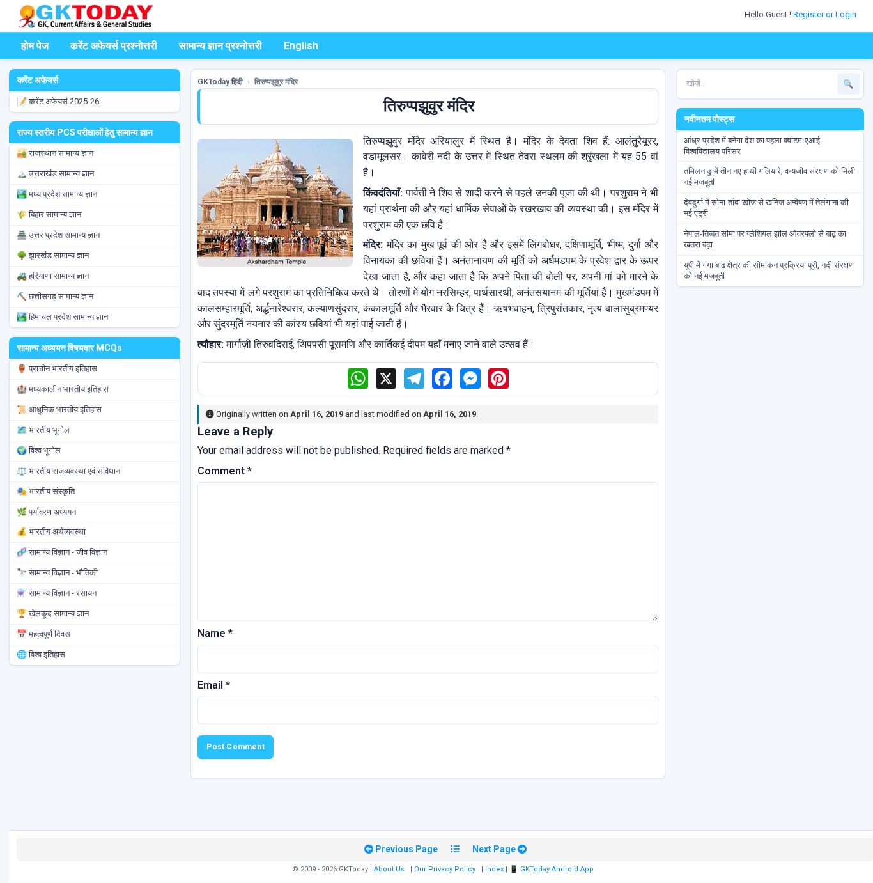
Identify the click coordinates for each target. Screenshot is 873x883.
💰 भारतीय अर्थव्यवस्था (51, 531)
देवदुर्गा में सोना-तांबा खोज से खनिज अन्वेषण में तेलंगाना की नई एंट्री (766, 208)
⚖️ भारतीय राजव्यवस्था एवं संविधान (68, 471)
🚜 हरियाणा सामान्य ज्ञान (53, 276)
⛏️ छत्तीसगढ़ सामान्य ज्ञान (55, 296)
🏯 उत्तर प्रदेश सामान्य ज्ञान (58, 235)
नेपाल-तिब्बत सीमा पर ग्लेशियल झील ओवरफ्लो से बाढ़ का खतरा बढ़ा (765, 239)
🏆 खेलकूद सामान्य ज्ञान (53, 613)
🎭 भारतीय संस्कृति (46, 491)
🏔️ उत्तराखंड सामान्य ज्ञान (55, 173)
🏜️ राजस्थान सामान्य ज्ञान (55, 153)
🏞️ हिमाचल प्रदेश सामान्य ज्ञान (62, 317)
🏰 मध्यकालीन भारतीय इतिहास (63, 389)
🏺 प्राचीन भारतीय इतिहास (57, 368)
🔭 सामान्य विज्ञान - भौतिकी (57, 572)
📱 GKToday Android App (552, 869)
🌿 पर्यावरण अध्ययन (46, 512)
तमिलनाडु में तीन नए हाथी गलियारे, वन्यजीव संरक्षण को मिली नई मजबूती (769, 176)
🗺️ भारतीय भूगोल (43, 430)
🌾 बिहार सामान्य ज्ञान (49, 214)
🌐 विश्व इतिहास (41, 654)
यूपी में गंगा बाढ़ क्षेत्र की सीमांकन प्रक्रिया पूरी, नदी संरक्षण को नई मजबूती (769, 270)
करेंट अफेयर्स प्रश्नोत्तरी (113, 46)
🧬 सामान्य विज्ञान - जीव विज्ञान (62, 552)
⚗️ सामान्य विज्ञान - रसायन (57, 593)
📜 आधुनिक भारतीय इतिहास (59, 409)
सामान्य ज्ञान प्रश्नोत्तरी (220, 46)
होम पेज (35, 46)
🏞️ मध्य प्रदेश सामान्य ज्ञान (57, 194)
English (301, 46)
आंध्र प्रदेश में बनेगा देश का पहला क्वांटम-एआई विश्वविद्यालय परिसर (752, 146)
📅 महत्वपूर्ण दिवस (43, 634)
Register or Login (825, 14)
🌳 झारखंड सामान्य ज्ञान (53, 255)
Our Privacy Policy (444, 869)
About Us (389, 869)
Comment (224, 471)
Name (215, 633)
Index (494, 869)
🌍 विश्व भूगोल (39, 450)
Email (213, 685)
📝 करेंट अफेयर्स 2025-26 (58, 101)
